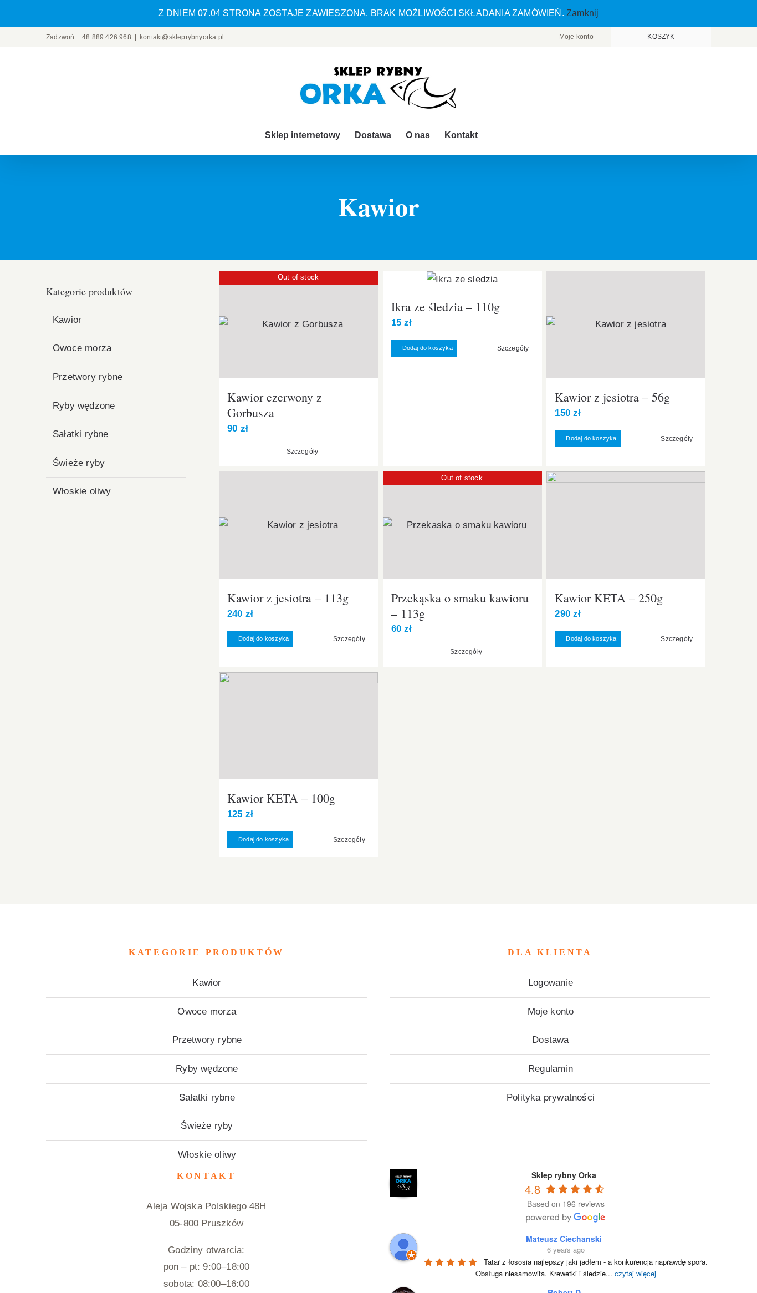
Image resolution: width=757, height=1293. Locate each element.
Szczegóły (303, 451)
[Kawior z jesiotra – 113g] (298, 525)
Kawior (67, 320)
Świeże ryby (79, 463)
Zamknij (582, 13)
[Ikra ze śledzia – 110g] (462, 279)
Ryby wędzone (84, 405)
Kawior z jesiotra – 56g (612, 397)
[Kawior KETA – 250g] (625, 525)
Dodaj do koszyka (427, 347)
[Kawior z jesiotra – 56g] (625, 324)
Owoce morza (82, 348)
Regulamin (550, 1068)
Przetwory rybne (87, 377)
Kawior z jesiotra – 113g (288, 598)
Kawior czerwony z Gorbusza (274, 404)
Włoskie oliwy (82, 491)
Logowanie (550, 982)
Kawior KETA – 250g (609, 598)
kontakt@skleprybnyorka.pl (182, 37)
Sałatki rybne (81, 434)
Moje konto (551, 1011)
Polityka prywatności (551, 1097)
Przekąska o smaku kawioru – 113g (460, 605)
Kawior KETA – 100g (281, 798)
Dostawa (550, 1040)
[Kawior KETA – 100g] (298, 725)
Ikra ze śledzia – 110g (445, 306)
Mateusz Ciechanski (564, 1238)
